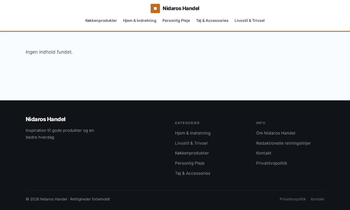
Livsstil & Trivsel (250, 20)
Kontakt (264, 153)
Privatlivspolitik (271, 163)
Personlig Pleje (176, 20)
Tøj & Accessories (212, 20)
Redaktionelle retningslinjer (283, 143)
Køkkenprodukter (101, 20)
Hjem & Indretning (139, 20)
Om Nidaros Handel (275, 133)
